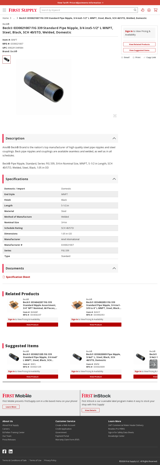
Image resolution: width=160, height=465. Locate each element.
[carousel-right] (153, 365)
